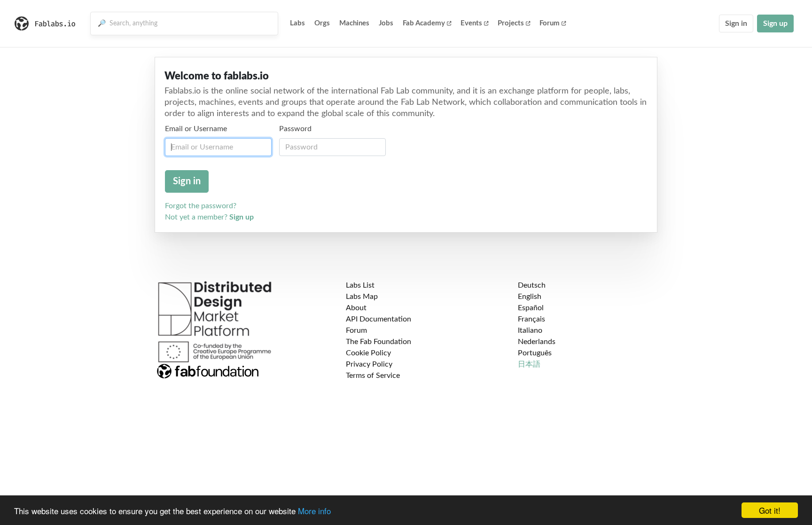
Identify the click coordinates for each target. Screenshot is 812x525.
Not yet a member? (209, 217)
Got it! (770, 510)
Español (531, 308)
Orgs (322, 23)
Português (535, 353)
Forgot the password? (200, 206)
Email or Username (196, 129)
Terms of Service (373, 375)
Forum (549, 23)
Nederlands (536, 341)
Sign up (775, 23)
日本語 (529, 364)
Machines (354, 23)
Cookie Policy (368, 353)
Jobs (386, 23)
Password (295, 129)
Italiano (530, 330)
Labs (297, 23)
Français (531, 319)
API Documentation (378, 319)
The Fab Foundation (378, 341)
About (356, 308)
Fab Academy (424, 23)
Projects (511, 23)
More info (314, 511)
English (529, 296)
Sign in (736, 23)
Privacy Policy (369, 364)
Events (471, 23)
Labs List (360, 285)
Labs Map (362, 296)
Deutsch (532, 285)
